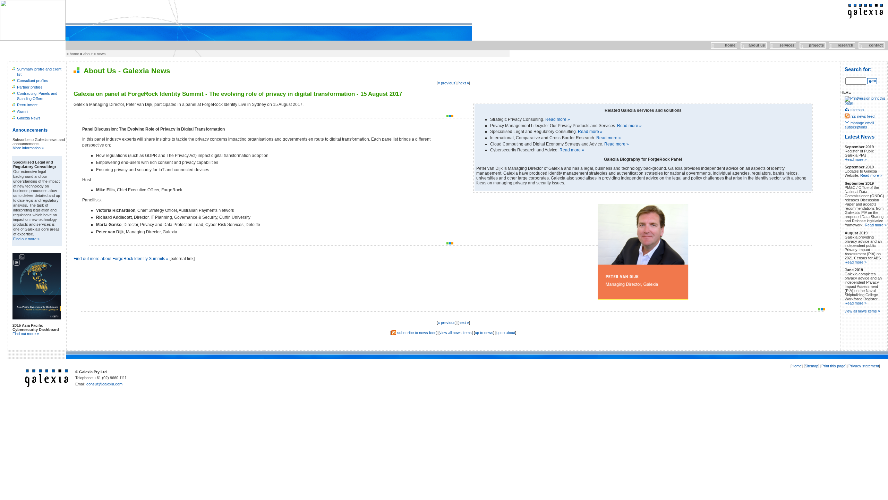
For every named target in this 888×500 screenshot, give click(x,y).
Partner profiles (30, 87)
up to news (484, 333)
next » (464, 83)
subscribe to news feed (416, 333)
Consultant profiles (32, 80)
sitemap (857, 110)
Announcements (30, 130)
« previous (446, 83)
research (841, 45)
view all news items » (862, 311)
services (782, 45)
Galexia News (29, 118)
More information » (28, 148)
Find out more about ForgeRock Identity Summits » (121, 258)
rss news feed (862, 116)
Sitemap (811, 366)
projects (812, 45)
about (88, 54)
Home (797, 366)
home (723, 45)
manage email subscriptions (859, 125)
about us (753, 45)
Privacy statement (863, 366)
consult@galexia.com (104, 384)
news (101, 54)
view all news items (455, 333)
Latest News (859, 137)
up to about (505, 333)
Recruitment (27, 105)
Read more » (557, 119)
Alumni (22, 111)
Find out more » (26, 239)
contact (871, 45)
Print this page (833, 366)
